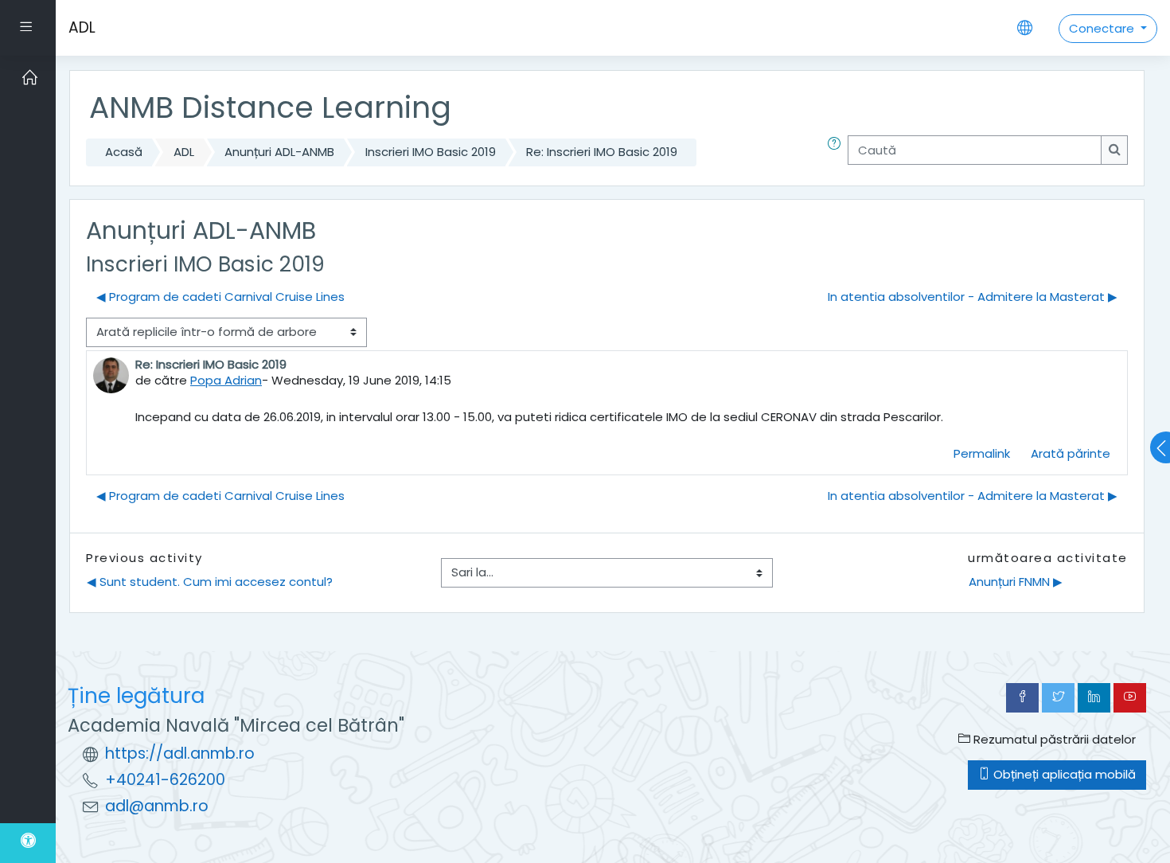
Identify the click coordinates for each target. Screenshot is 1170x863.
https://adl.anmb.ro (180, 753)
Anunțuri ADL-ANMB (279, 151)
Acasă (123, 151)
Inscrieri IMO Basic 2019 (430, 151)
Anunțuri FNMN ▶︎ (1016, 581)
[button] (837, 152)
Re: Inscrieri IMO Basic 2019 (601, 151)
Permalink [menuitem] (982, 453)
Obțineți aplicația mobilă (1063, 774)
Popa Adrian (226, 380)
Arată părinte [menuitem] (1070, 453)
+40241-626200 (165, 780)
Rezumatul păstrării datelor (1053, 739)
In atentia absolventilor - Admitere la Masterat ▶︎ (972, 296)
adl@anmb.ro (157, 806)
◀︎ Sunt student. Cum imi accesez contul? (210, 581)
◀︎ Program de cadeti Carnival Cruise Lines (220, 296)
